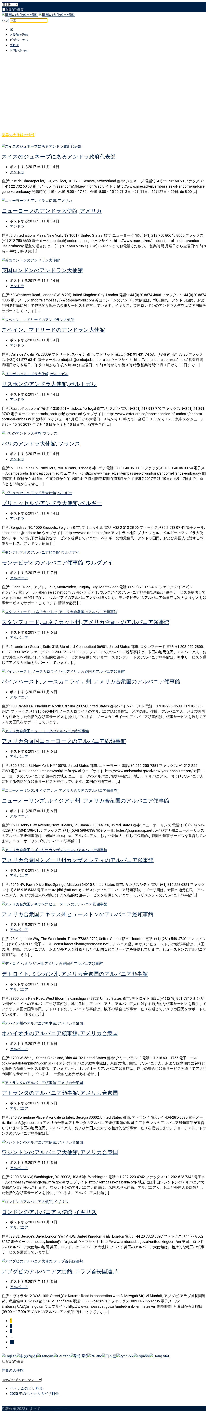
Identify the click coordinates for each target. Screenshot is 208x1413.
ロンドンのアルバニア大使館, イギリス (49, 1212)
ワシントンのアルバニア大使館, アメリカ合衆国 (60, 1152)
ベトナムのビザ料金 (26, 1388)
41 (12, 1342)
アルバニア (19, 578)
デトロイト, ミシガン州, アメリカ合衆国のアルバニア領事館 (75, 974)
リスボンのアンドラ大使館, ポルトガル (49, 384)
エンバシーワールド (57, 1408)
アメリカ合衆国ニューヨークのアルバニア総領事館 (64, 741)
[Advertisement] (104, 85)
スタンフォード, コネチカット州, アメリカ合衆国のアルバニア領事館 (85, 622)
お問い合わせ (19, 50)
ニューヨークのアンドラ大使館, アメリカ (52, 211)
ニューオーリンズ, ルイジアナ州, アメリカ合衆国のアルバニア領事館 (85, 801)
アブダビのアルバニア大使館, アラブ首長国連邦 (60, 1271)
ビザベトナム (19, 40)
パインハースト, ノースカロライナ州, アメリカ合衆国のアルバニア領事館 (91, 681)
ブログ (14, 45)
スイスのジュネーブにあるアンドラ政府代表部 (59, 157)
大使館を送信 (19, 34)
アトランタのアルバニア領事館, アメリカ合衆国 (60, 1093)
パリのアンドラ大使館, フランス (41, 444)
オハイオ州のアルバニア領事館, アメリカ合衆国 (60, 1033)
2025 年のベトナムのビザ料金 (34, 1393)
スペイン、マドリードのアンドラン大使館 (53, 330)
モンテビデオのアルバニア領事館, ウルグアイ (57, 563)
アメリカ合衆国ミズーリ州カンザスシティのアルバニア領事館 (78, 860)
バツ (5, 20)
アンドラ (17, 172)
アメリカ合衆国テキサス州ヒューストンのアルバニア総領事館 (77, 914)
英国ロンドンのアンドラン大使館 (42, 270)
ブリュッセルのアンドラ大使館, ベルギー (52, 503)
